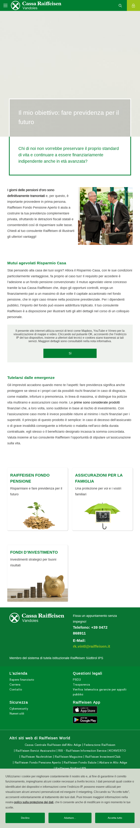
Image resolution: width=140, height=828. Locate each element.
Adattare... (70, 817)
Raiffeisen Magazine (68, 756)
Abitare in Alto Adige (112, 762)
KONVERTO (117, 750)
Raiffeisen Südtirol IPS (70, 768)
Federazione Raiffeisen (99, 745)
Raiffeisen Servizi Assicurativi (35, 750)
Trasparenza (81, 684)
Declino (25, 817)
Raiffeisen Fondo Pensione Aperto (37, 762)
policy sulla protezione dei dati (33, 802)
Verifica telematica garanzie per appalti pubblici (100, 692)
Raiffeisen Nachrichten (36, 756)
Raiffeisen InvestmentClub (102, 756)
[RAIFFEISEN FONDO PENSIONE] (37, 516)
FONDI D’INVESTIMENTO (34, 552)
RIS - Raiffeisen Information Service (81, 750)
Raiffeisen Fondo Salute (80, 762)
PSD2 (77, 679)
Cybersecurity (18, 708)
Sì (70, 353)
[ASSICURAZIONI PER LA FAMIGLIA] (102, 516)
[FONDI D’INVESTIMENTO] (37, 587)
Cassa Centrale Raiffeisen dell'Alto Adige (53, 745)
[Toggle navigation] (5, 5)
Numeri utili (16, 713)
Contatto (15, 689)
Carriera (15, 684)
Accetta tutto (115, 817)
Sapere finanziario (21, 679)
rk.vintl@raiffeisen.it (91, 646)
